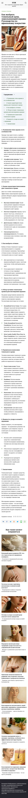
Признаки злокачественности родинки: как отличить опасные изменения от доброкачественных (13, 676)
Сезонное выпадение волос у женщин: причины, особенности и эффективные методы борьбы (13, 738)
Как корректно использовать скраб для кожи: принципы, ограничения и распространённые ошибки (14, 707)
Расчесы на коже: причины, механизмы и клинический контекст (10, 585)
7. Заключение (10, 124)
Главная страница (6, 11)
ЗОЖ (14, 3)
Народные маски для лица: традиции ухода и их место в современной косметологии (11, 645)
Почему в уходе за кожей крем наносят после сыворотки (11, 615)
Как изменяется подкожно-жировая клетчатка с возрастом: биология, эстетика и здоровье (13, 768)
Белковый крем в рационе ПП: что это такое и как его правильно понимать (12, 555)
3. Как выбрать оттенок (13, 107)
